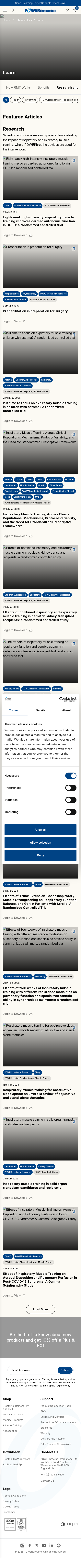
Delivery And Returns (52, 1438)
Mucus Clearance (13, 1414)
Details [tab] (40, 710)
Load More (40, 1309)
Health (15, 99)
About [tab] (66, 710)
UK (69, 1524)
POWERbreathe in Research (57, 99)
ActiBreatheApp (13, 1464)
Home (6, 20)
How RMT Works (18, 87)
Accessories (10, 1430)
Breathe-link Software (16, 1459)
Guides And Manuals (52, 1416)
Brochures (46, 1427)
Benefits (44, 87)
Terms (45, 1379)
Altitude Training (12, 1425)
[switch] (70, 788)
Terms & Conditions (14, 1495)
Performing (30, 99)
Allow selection (40, 842)
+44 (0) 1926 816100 (52, 1474)
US (76, 1524)
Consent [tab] (14, 710)
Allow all (41, 829)
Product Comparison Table (56, 1405)
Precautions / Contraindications (58, 1422)
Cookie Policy (11, 1506)
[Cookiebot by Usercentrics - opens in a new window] (59, 699)
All (6, 99)
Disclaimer (9, 1512)
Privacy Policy (58, 1379)
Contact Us (47, 1480)
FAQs (43, 1411)
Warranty (45, 1433)
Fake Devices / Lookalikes (55, 1444)
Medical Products (13, 1419)
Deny (40, 855)
